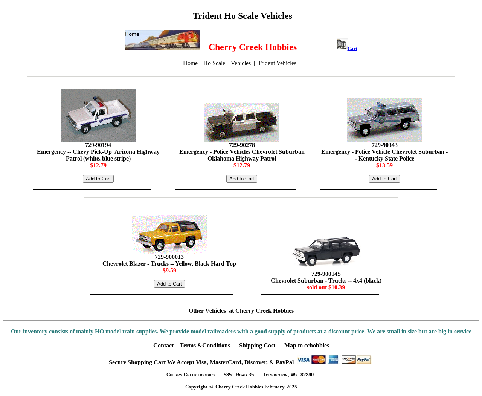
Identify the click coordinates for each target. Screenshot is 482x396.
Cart (352, 48)
